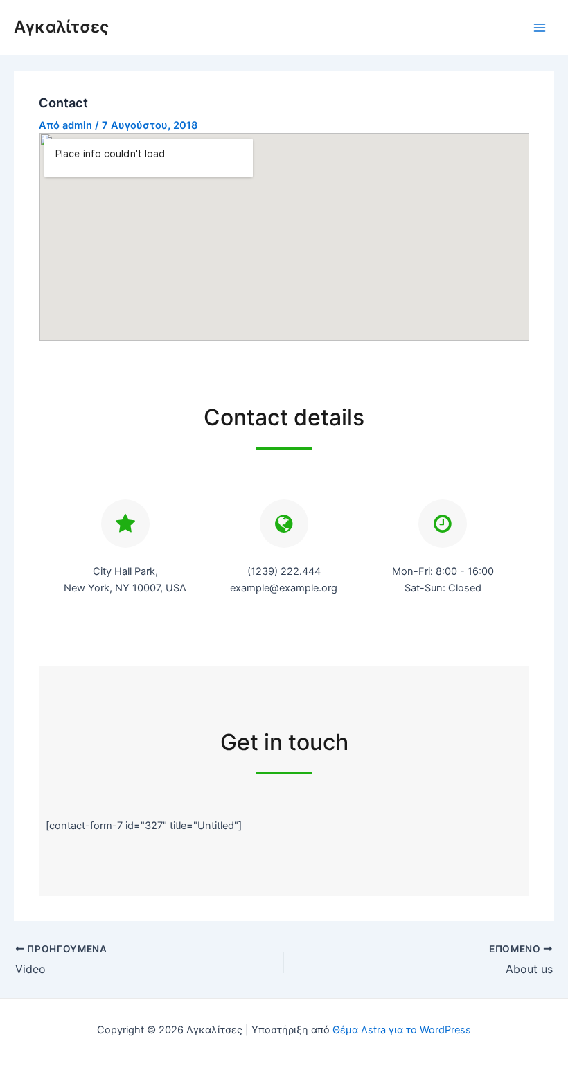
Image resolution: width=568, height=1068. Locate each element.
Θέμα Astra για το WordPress (401, 1030)
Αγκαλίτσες (61, 27)
